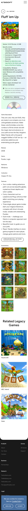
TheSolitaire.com (6, 475)
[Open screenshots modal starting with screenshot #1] (7, 253)
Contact (3, 454)
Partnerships (5, 465)
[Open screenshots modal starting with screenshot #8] (21, 292)
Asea (3, 421)
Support (23, 451)
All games (10, 11)
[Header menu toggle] (25, 2)
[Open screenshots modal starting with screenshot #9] (7, 305)
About (3, 448)
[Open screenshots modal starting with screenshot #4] (21, 266)
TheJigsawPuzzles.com (8, 485)
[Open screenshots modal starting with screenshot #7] (7, 292)
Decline (8, 506)
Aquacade (4, 358)
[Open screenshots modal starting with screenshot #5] (7, 279)
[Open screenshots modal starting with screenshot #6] (21, 279)
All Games (24, 448)
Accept (20, 506)
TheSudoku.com (6, 481)
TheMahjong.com (6, 478)
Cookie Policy (16, 501)
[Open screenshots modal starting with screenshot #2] (21, 253)
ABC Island (5, 389)
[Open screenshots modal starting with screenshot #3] (7, 266)
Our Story (4, 451)
